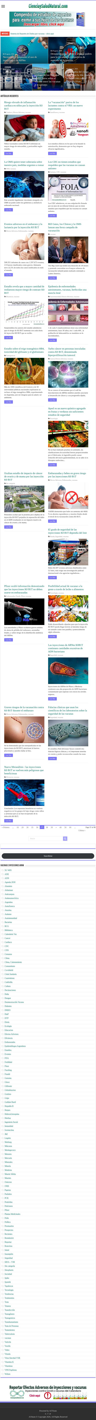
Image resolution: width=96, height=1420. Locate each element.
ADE (7, 874)
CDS (7, 950)
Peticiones (9, 1206)
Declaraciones (10, 990)
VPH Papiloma (11, 1370)
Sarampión (9, 1254)
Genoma (8, 1078)
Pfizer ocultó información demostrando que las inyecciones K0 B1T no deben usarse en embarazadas (24, 589)
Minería (8, 1166)
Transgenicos (10, 355)
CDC (58, 172)
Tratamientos (10, 1330)
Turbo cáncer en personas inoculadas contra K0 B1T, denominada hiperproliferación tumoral (66, 351)
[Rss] (46, 1413)
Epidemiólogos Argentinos (15, 1046)
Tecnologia (54, 418)
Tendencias (9, 1294)
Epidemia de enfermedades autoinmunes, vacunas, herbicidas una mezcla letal (67, 289)
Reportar (8, 1242)
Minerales (8, 1162)
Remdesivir (9, 1238)
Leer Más (8, 153)
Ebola (7, 1022)
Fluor (7, 1066)
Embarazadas (22, 231)
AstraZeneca (54, 112)
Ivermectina (9, 1130)
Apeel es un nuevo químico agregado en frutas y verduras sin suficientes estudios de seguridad (67, 411)
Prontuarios (9, 1226)
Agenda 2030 (10, 882)
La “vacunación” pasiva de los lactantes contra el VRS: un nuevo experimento (65, 105)
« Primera (5, 827)
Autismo (53, 172)
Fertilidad (8, 1062)
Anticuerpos (9, 894)
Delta (7, 994)
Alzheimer (9, 890)
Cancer (52, 359)
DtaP (7, 1014)
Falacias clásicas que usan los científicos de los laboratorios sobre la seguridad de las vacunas (67, 710)
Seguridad (58, 536)
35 (32, 827)
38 (47, 827)
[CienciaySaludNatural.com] (48, 6)
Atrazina (8, 910)
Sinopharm (9, 1270)
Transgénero (9, 1314)
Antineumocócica (11, 898)
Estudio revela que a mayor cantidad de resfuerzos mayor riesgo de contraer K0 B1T (24, 289)
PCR (6, 1198)
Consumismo (10, 966)
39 (52, 827)
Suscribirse (48, 856)
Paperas (8, 1190)
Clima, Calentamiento (13, 962)
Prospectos (9, 1230)
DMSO (7, 1010)
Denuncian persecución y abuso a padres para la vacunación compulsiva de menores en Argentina (71, 57)
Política (7, 1222)
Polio (7, 1218)
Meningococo (10, 1150)
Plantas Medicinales (12, 1214)
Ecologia (8, 1026)
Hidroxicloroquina (12, 1114)
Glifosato (8, 1086)
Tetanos (8, 1306)
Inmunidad (9, 1126)
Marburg (8, 1142)
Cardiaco (9, 112)
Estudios (8, 1050)
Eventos (8, 1054)
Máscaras (8, 1146)
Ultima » (81, 830)
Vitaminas (8, 1366)
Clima (7, 958)
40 (61, 827)
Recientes (8, 1234)
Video (7, 1350)
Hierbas (8, 1118)
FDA (7, 1058)
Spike (7, 1278)
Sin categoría (10, 483)
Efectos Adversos (18, 112)
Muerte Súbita (10, 1174)
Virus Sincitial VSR (12, 1358)
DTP (6, 1018)
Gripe (7, 1098)
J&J (6, 1134)
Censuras (8, 954)
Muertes (8, 1178)
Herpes (7, 1110)
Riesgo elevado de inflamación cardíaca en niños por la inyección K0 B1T (23, 105)
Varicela (8, 1342)
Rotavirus (8, 1246)
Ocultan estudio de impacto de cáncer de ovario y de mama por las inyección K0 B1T (24, 476)
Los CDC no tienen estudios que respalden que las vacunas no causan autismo (66, 165)
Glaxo (7, 1082)
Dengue (8, 998)
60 (70, 827)
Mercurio (8, 1158)
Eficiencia (9, 296)
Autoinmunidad (55, 296)
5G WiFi (8, 870)
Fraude (52, 536)
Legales (8, 1138)
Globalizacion (10, 1090)
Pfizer (23, 596)
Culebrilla (8, 982)
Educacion (9, 1030)
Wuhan (7, 1374)
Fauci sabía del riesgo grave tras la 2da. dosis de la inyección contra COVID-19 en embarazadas (79, 78)
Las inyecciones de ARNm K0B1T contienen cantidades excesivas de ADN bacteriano (65, 648)
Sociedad (8, 1274)
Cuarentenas (9, 978)
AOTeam (53, 1411)
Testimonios (9, 1298)
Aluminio (8, 886)
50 (65, 827)
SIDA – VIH (10, 1262)
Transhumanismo (11, 1322)
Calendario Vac (11, 934)
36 (37, 827)
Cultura (7, 986)
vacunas (28, 112)
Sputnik (8, 1282)
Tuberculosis (10, 1334)
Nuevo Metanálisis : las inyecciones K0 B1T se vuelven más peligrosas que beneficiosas (24, 770)
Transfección (10, 1310)
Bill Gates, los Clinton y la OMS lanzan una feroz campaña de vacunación (64, 227)
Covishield (9, 970)
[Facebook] (48, 1413)
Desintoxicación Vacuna (14, 1002)
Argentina (8, 902)
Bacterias (8, 922)
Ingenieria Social (11, 1122)
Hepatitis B (9, 1106)
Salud (7, 1250)
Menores (8, 1154)
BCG (7, 926)
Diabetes (8, 1006)
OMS (8, 169)
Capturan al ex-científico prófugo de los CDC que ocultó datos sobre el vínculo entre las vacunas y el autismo (47, 78)
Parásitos (8, 1194)
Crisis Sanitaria (10, 974)
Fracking (8, 1070)
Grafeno (8, 1094)
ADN (7, 878)
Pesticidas (8, 1202)
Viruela (7, 1354)
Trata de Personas (11, 1326)
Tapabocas (9, 1286)
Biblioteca (9, 930)
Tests (7, 1302)
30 (27, 827)
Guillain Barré (10, 1102)
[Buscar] (65, 839)
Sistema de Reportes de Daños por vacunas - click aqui (32, 34)
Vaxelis (7, 1346)
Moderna (8, 1170)
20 (23, 827)
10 (18, 827)
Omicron (8, 1182)
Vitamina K (9, 1362)
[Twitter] (50, 1413)
